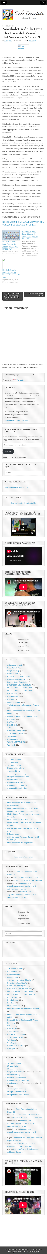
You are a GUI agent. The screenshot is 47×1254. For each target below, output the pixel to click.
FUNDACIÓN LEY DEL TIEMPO (19, 685)
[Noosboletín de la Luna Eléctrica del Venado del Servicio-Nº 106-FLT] (11, 264)
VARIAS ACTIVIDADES (16, 742)
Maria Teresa (8, 40)
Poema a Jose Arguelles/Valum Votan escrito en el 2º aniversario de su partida (21, 886)
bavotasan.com (34, 1252)
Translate (20, 380)
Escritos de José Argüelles (17, 682)
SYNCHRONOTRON (15, 733)
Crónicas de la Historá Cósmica (19, 676)
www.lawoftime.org (14, 779)
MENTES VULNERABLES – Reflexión (27, 880)
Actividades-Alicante (15, 665)
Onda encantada (22, 1249)
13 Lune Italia (12, 762)
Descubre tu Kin (13, 805)
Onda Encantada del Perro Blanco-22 (21, 803)
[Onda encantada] (23, 13)
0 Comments (32, 40)
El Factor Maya (13, 834)
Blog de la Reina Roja (15, 768)
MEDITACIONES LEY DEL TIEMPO (20, 688)
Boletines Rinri (12, 673)
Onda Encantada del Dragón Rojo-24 (27, 877)
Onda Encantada (13, 702)
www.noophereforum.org (16, 782)
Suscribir (8, 451)
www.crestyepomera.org (16, 774)
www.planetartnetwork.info (17, 785)
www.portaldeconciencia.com (18, 788)
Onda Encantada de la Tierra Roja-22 (21, 820)
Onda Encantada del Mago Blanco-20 (21, 843)
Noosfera (10, 699)
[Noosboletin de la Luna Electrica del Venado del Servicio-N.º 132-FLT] (11, 235)
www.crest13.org (13, 771)
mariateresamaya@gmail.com (16, 420)
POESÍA (10, 722)
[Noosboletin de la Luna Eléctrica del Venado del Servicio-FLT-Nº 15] (32, 243)
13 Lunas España (14, 759)
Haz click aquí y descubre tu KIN (23, 503)
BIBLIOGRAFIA (13, 668)
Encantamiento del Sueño (17, 679)
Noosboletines (7, 26)
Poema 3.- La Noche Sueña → (36, 294)
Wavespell (11, 745)
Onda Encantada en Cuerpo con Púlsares (23, 705)
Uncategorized (12, 739)
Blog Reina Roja (13, 671)
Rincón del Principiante (16, 731)
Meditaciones (14, 728)
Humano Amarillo (19, 857)
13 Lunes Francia (14, 765)
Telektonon (11, 736)
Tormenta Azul (28, 857)
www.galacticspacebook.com (18, 777)
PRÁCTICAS (12, 725)
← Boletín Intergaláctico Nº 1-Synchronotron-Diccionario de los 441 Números (12, 296)
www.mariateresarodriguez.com (17, 487)
